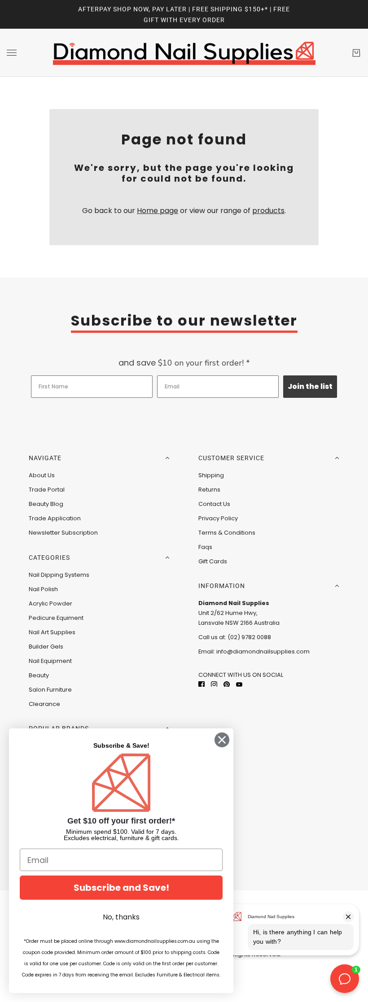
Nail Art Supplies (52, 632)
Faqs (205, 547)
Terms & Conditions (226, 532)
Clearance (44, 704)
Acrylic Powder (50, 603)
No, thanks (121, 917)
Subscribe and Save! (121, 887)
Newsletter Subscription (63, 532)
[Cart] (356, 53)
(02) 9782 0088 (249, 637)
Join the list (310, 386)
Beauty (39, 675)
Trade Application (55, 518)
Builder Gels (46, 646)
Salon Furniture (50, 689)
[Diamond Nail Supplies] (184, 53)
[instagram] (214, 684)
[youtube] (239, 684)
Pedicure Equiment (56, 618)
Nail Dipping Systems (59, 575)
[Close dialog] (222, 740)
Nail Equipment (50, 661)
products (268, 210)
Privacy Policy (218, 518)
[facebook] (201, 684)
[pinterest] (226, 684)
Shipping (211, 475)
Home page (157, 210)
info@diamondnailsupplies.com (263, 651)
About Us (42, 475)
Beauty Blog (46, 504)
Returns (209, 489)
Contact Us (214, 504)
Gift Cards (212, 561)
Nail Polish (43, 589)
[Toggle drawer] (12, 53)
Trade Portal (47, 489)
